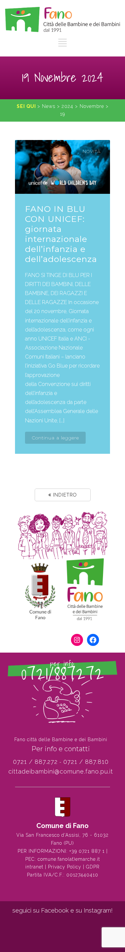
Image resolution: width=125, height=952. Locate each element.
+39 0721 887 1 (87, 851)
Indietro (64, 495)
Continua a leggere (55, 438)
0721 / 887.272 (35, 761)
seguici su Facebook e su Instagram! (62, 910)
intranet (34, 866)
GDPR (93, 866)
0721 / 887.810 (86, 761)
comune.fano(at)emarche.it (69, 859)
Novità (92, 151)
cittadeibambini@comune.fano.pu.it (60, 771)
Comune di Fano (62, 826)
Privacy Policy (64, 866)
